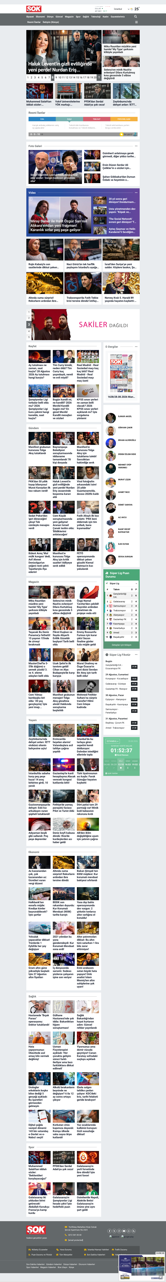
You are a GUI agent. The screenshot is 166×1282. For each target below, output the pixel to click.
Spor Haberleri (32, 1267)
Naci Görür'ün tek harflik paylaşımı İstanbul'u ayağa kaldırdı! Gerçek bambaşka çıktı (82, 266)
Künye (71, 1267)
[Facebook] (109, 1231)
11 (63, 77)
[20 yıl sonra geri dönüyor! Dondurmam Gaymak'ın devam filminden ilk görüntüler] (100, 200)
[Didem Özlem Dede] (111, 455)
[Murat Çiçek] (111, 482)
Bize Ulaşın (62, 1267)
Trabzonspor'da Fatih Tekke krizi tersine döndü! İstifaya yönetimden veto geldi (82, 299)
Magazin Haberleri (48, 1267)
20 (95, 77)
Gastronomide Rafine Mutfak (125, 484)
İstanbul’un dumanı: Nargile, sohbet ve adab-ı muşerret (127, 472)
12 (66, 77)
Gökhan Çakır (125, 427)
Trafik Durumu (121, 1249)
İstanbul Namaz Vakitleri (98, 1249)
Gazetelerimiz (118, 16)
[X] (114, 1231)
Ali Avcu (122, 517)
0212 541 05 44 (74, 1235)
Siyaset (30, 16)
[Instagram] (119, 1231)
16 (80, 77)
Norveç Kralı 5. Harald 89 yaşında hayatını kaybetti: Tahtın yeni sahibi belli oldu (120, 299)
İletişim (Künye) (51, 22)
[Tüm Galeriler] (136, 146)
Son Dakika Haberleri (96, 1255)
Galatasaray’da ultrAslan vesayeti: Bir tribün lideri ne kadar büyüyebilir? (127, 509)
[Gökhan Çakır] (111, 430)
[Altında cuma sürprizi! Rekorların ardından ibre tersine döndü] (44, 283)
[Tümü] (136, 346)
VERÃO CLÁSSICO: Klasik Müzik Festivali (127, 497)
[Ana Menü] (136, 22)
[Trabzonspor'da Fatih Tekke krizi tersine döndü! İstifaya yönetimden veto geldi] (83, 283)
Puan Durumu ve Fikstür (42, 1255)
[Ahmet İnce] (111, 495)
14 (73, 77)
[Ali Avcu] (111, 520)
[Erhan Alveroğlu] (111, 443)
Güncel (59, 16)
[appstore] (114, 1236)
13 (70, 77)
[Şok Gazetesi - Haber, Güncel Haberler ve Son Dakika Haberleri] (33, 9)
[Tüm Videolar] (136, 192)
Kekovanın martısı (127, 419)
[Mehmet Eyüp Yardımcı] (111, 468)
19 (91, 77)
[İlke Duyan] (111, 547)
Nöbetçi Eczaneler (40, 1249)
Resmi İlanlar (34, 22)
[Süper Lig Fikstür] (136, 654)
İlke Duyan (123, 544)
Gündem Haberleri (54, 1264)
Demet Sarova (125, 505)
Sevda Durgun (125, 556)
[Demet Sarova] (111, 507)
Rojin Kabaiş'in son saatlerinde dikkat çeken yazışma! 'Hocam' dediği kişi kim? (45, 266)
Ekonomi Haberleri (87, 1264)
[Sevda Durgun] (111, 559)
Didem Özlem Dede (127, 454)
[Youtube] (124, 1231)
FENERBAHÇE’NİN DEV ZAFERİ (127, 432)
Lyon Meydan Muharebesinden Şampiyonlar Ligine (127, 445)
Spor (78, 16)
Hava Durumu (66, 1249)
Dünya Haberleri (70, 1264)
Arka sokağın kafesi (127, 457)
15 (77, 77)
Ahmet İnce (124, 492)
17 (84, 77)
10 (59, 77)
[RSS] (133, 1231)
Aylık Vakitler (113, 773)
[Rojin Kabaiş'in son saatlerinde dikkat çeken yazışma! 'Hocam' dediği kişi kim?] (44, 249)
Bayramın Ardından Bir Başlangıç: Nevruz (127, 561)
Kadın (106, 16)
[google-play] (127, 1236)
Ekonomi (40, 16)
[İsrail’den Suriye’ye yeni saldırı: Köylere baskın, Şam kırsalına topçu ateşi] (121, 249)
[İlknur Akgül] (111, 418)
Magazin (69, 16)
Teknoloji (96, 16)
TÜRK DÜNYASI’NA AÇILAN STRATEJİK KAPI (127, 522)
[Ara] (135, 16)
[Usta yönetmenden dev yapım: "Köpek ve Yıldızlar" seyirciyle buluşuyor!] (100, 210)
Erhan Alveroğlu (127, 440)
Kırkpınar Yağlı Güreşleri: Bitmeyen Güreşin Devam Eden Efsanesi (127, 537)
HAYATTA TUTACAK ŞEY (127, 548)
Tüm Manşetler (65, 1255)
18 (88, 77)
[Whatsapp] (129, 1231)
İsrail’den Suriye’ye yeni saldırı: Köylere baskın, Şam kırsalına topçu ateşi (121, 266)
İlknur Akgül (125, 416)
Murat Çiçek (124, 479)
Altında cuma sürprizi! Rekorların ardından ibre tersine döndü (42, 299)
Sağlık (86, 16)
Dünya (50, 16)
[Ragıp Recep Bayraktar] (111, 533)
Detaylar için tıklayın (121, 645)
